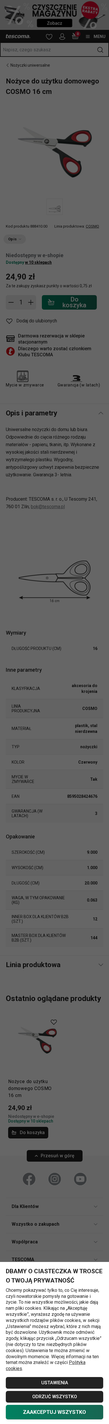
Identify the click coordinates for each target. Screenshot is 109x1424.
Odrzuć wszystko (54, 1396)
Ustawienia (54, 1382)
